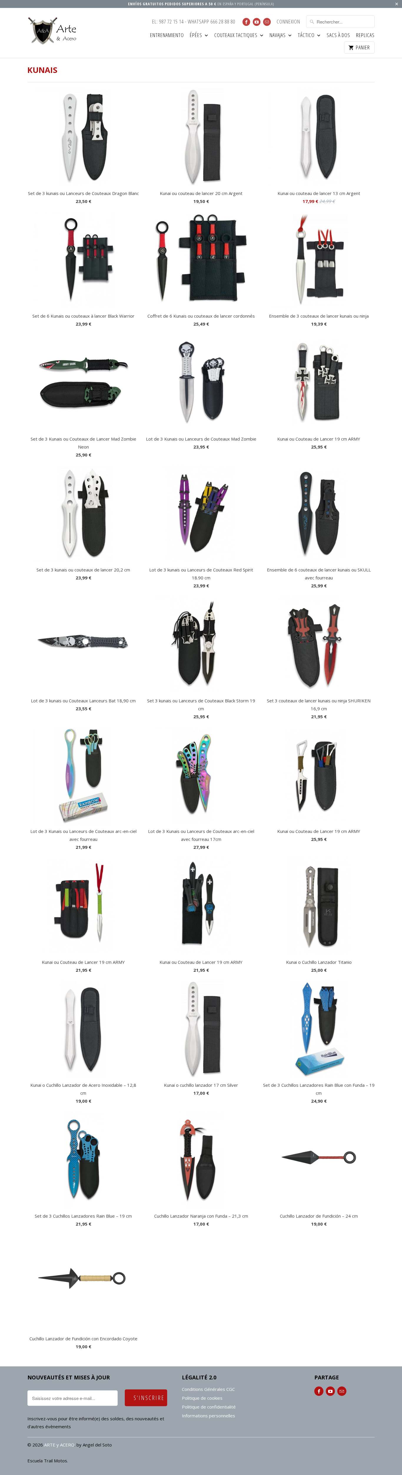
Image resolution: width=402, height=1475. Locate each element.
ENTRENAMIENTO (167, 35)
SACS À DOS (338, 35)
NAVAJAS (278, 35)
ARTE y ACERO (59, 1445)
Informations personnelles (208, 1416)
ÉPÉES (196, 35)
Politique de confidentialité (209, 1407)
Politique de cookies (202, 1398)
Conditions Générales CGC (208, 1389)
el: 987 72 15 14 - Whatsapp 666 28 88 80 (193, 22)
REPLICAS (365, 35)
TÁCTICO (307, 35)
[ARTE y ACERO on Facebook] (246, 22)
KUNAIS (42, 69)
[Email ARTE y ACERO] (267, 22)
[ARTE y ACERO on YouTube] (256, 22)
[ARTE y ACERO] (53, 30)
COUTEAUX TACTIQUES (236, 35)
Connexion (288, 22)
